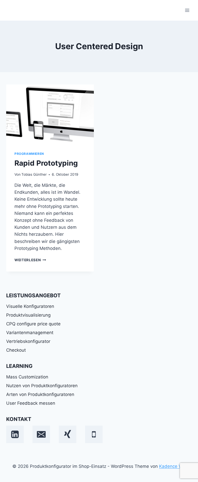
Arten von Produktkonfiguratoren (40, 394)
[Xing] (67, 434)
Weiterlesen (30, 260)
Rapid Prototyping (46, 163)
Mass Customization (27, 376)
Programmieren (29, 154)
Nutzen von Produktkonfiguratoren (42, 385)
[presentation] (50, 113)
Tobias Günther (34, 174)
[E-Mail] (41, 434)
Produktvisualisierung (28, 315)
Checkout (16, 350)
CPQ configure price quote (33, 323)
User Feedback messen (30, 403)
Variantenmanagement (29, 332)
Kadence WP (172, 466)
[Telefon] (94, 434)
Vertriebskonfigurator (28, 341)
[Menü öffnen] (187, 10)
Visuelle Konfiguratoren (30, 306)
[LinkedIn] (15, 434)
